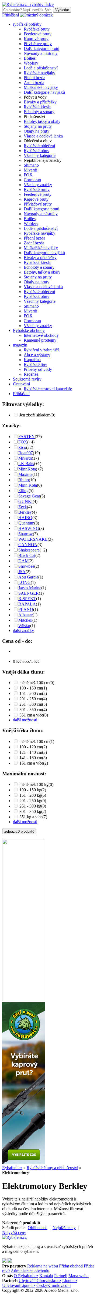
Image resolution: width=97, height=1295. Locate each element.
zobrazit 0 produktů (19, 831)
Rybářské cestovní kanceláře (48, 388)
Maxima (25, 474)
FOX (28, 175)
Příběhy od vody (38, 369)
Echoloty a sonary (39, 111)
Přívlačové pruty (38, 43)
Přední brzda (34, 77)
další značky (23, 630)
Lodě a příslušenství (41, 68)
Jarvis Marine (29, 588)
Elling (23, 490)
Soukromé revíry (27, 379)
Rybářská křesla (37, 107)
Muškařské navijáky (41, 87)
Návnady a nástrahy (41, 53)
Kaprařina (32, 359)
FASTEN (26, 436)
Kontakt (46, 1275)
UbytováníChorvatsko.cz (40, 1280)
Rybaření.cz (12, 1167)
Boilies (30, 58)
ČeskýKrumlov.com (53, 1285)
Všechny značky (38, 184)
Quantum (26, 523)
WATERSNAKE (33, 539)
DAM (23, 561)
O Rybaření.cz (26, 1275)
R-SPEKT (27, 598)
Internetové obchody (41, 335)
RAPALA (27, 604)
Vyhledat (62, 10)
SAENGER (28, 593)
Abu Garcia (28, 577)
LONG (24, 582)
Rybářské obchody (29, 330)
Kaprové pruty (36, 38)
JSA (22, 571)
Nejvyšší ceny (14, 1232)
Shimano (31, 165)
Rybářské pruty (37, 29)
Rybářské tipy (35, 364)
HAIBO (25, 517)
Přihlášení (10, 15)
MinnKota (27, 469)
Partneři (60, 1275)
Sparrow (25, 534)
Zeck (22, 506)
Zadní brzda (34, 82)
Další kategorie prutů (41, 48)
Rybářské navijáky (39, 72)
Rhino (23, 479)
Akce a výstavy (37, 354)
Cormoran (32, 179)
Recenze (31, 374)
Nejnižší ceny (64, 1227)
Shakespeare (29, 550)
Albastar (25, 615)
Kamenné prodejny (40, 340)
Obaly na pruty (36, 131)
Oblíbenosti (37, 1227)
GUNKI (25, 501)
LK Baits (26, 463)
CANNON (27, 544)
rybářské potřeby (27, 24)
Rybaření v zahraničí (41, 350)
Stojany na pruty (38, 126)
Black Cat (26, 555)
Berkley (25, 512)
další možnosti (25, 720)
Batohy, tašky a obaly (42, 121)
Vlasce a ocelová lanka (43, 136)
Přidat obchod (71, 1266)
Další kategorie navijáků (44, 92)
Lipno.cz (69, 1280)
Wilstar (24, 625)
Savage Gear (29, 496)
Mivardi (30, 170)
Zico (22, 447)
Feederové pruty (37, 34)
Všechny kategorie (40, 155)
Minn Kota (27, 485)
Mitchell (25, 620)
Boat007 (25, 452)
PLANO (25, 609)
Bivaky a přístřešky (40, 102)
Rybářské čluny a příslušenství (52, 1167)
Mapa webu (78, 1275)
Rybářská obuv (36, 150)
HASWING (28, 528)
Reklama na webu (42, 1266)
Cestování (21, 384)
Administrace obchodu (30, 1271)
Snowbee (26, 566)
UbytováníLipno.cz (18, 1285)
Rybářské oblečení (39, 145)
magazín (20, 345)
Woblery (31, 63)
